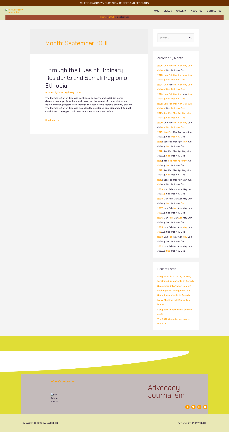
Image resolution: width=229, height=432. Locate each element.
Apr (180, 65)
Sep (168, 79)
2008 (160, 198)
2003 (160, 237)
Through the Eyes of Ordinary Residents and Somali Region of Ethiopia (87, 77)
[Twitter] (193, 407)
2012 (159, 170)
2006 (160, 217)
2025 (159, 75)
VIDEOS (168, 11)
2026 (160, 65)
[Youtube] (205, 407)
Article (48, 92)
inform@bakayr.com (62, 381)
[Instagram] (199, 407)
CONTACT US (214, 11)
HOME (156, 11)
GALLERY (181, 11)
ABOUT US (196, 11)
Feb (171, 65)
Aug (163, 70)
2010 (159, 180)
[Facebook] (187, 407)
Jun (190, 65)
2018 (159, 141)
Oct (173, 79)
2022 (159, 103)
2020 (160, 122)
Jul (159, 70)
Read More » (52, 120)
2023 (159, 94)
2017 (159, 151)
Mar (175, 65)
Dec (183, 79)
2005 (160, 227)
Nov (178, 79)
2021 (159, 113)
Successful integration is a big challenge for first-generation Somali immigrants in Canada (174, 290)
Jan (166, 65)
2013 (159, 160)
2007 (160, 208)
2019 (159, 132)
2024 (160, 84)
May (185, 65)
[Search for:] (175, 37)
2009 (160, 189)
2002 (160, 246)
